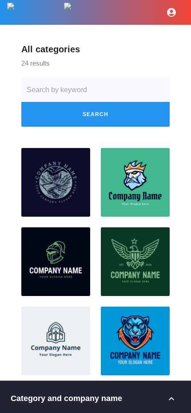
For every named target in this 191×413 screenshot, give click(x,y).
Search (95, 114)
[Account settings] (171, 12)
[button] (55, 182)
